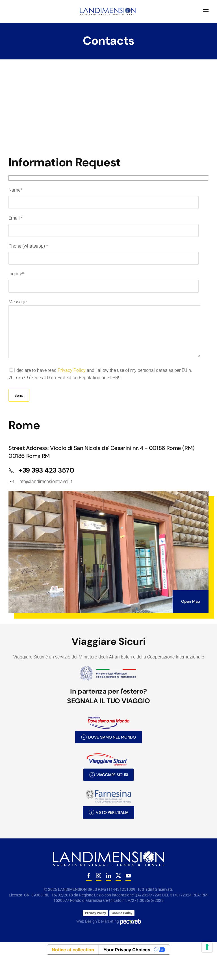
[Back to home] (108, 11)
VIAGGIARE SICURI (112, 774)
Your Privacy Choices (126, 949)
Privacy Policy (72, 370)
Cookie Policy (122, 913)
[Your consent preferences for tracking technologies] (207, 947)
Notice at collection (73, 949)
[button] (206, 11)
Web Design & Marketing (98, 921)
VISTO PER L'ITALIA (112, 812)
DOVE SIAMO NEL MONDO (112, 737)
